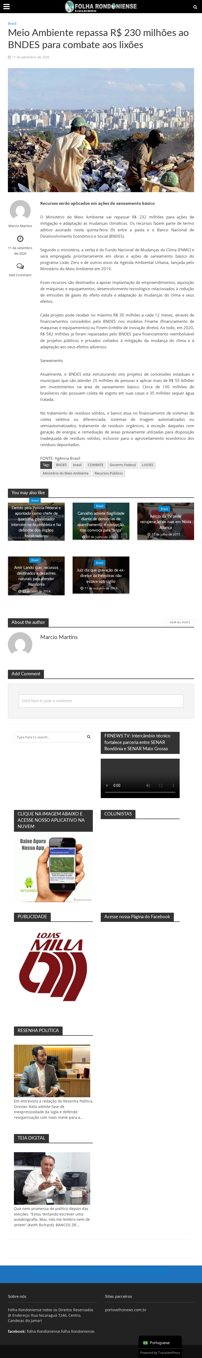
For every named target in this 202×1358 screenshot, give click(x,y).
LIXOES (147, 464)
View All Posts (180, 622)
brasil (77, 464)
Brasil (12, 23)
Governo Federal (123, 464)
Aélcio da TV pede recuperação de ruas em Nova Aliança (165, 522)
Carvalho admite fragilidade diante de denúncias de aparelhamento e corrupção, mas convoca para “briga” (101, 522)
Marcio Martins (20, 226)
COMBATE (95, 464)
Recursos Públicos (109, 473)
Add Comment (20, 275)
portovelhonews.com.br (126, 1309)
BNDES (61, 464)
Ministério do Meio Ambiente (65, 473)
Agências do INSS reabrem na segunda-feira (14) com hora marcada (101, 1270)
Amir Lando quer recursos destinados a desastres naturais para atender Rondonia (36, 576)
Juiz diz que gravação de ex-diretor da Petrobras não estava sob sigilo (101, 576)
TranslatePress (169, 1352)
